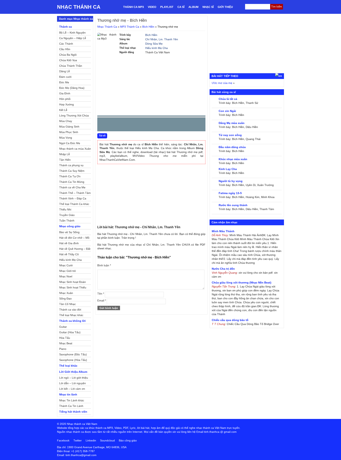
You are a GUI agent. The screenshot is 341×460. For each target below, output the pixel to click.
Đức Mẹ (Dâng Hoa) (71, 87)
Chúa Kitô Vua (68, 60)
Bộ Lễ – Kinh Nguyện (72, 32)
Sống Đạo (65, 298)
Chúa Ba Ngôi (68, 54)
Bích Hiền (148, 26)
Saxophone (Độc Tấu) (73, 354)
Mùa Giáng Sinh (69, 126)
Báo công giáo (128, 440)
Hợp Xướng (66, 104)
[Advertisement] (151, 85)
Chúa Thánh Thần (70, 65)
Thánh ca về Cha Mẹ (72, 187)
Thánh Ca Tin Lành (71, 405)
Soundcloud (107, 440)
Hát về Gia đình (69, 243)
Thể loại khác (68, 365)
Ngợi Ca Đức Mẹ (69, 143)
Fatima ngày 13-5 (230, 193)
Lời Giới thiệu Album (73, 371)
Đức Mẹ (64, 82)
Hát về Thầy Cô (69, 254)
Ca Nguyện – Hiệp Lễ (72, 38)
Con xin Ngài (227, 111)
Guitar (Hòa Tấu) (70, 332)
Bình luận (104, 265)
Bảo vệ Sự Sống (69, 232)
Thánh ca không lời (72, 320)
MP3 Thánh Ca (129, 26)
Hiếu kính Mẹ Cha (156, 48)
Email (101, 300)
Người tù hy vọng (231, 181)
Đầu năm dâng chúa (232, 147)
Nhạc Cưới (66, 265)
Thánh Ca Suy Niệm (71, 170)
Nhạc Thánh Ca (78, 7)
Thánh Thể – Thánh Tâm (75, 192)
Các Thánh (66, 43)
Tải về (102, 135)
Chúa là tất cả (228, 98)
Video (152, 6)
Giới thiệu (225, 6)
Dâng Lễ (64, 71)
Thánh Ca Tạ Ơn (70, 176)
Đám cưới (65, 76)
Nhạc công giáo (70, 226)
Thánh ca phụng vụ (71, 165)
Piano (62, 348)
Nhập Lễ (64, 154)
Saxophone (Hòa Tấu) (73, 359)
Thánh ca (65, 26)
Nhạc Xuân (66, 293)
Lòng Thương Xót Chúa (74, 115)
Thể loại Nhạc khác (71, 315)
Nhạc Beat (65, 343)
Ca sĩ (181, 6)
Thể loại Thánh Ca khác (74, 204)
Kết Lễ (63, 110)
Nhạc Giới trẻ (67, 270)
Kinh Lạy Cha (228, 169)
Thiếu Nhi (65, 209)
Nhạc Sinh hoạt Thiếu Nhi (72, 288)
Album (193, 6)
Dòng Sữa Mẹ (154, 43)
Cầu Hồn (64, 49)
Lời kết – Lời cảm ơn (72, 388)
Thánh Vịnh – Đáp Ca (72, 198)
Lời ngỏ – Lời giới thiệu (73, 377)
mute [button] (179, 124)
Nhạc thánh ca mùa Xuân (75, 148)
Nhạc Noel (65, 276)
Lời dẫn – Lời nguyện (72, 383)
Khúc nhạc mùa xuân (233, 159)
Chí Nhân (151, 39)
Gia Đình (64, 93)
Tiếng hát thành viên (73, 411)
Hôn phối (64, 98)
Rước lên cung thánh (233, 205)
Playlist (166, 6)
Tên (100, 293)
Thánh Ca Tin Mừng (71, 181)
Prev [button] (102, 125)
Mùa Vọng (65, 137)
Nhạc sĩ (208, 6)
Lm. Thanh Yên (168, 39)
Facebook (63, 440)
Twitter (77, 440)
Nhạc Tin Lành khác (71, 400)
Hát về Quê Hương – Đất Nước (74, 249)
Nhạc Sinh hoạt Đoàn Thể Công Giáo (72, 282)
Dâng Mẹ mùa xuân (232, 123)
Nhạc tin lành (68, 394)
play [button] (112, 124)
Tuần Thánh (66, 220)
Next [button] (122, 125)
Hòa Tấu (64, 337)
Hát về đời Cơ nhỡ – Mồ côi (74, 238)
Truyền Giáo (67, 215)
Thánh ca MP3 (133, 6)
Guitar (63, 326)
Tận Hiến (65, 159)
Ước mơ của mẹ (222, 82)
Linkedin (91, 440)
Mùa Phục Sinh (68, 132)
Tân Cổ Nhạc (67, 304)
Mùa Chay (65, 121)
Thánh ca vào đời (70, 309)
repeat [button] (135, 125)
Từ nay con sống (230, 135)
